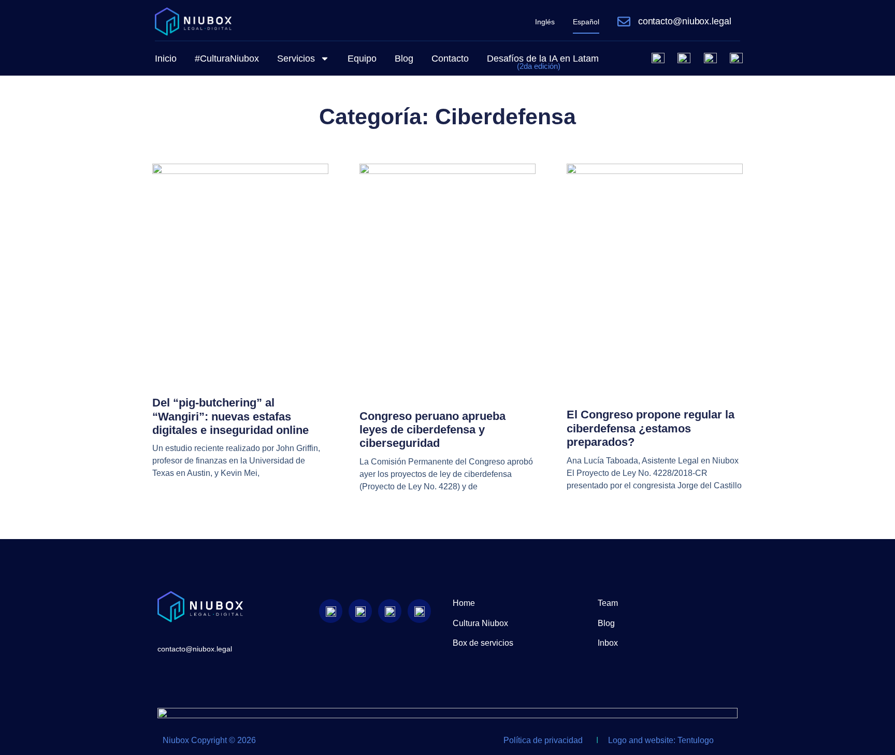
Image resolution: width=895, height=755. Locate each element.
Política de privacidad (543, 740)
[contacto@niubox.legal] (623, 21)
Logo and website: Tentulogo (661, 740)
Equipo (362, 58)
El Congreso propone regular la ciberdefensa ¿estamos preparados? (650, 428)
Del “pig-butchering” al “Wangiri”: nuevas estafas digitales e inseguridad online (230, 416)
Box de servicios (483, 642)
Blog (404, 58)
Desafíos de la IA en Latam (543, 61)
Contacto (450, 58)
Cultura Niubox (480, 623)
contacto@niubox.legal (684, 21)
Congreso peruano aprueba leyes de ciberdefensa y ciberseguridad (432, 430)
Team (608, 603)
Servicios (296, 58)
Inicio (166, 58)
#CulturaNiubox (227, 58)
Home (464, 603)
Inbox (608, 642)
